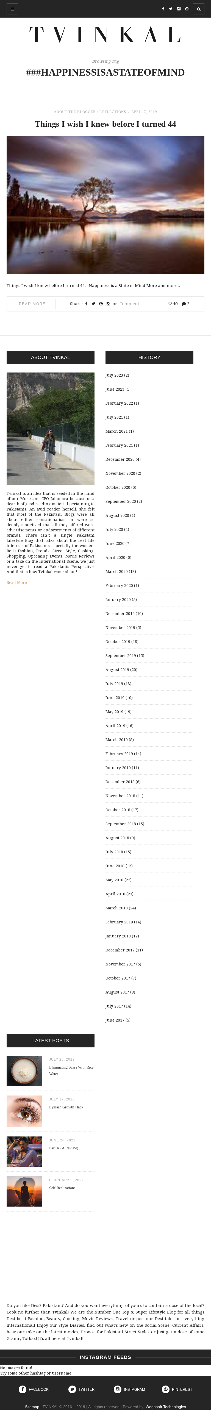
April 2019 (115, 725)
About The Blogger (75, 112)
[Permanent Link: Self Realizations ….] (24, 1205)
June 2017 (115, 1020)
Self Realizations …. (65, 1188)
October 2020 (118, 487)
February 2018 (119, 922)
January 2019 (118, 767)
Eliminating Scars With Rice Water (71, 1070)
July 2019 (114, 683)
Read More (32, 304)
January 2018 (118, 936)
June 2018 (115, 865)
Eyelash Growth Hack (66, 1107)
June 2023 (115, 389)
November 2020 (120, 473)
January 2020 (118, 599)
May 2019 (114, 711)
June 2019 (115, 697)
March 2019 (117, 739)
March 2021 (117, 431)
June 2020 (115, 543)
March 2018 (117, 907)
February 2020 (119, 585)
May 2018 (114, 879)
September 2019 (121, 655)
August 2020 (117, 515)
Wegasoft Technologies (166, 1407)
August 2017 (117, 992)
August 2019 (117, 669)
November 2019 (120, 627)
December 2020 (120, 459)
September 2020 (121, 501)
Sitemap (32, 1407)
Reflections (112, 112)
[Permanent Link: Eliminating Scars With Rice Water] (24, 1084)
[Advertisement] (105, 1256)
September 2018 (121, 823)
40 (174, 303)
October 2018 (118, 809)
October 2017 (118, 978)
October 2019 (118, 641)
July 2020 (114, 529)
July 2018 (114, 851)
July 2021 (114, 417)
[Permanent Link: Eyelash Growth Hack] (24, 1125)
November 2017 (120, 964)
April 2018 (115, 893)
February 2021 (119, 445)
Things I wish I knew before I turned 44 (105, 123)
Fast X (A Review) (63, 1148)
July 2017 (114, 1006)
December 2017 (120, 950)
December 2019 (120, 613)
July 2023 (114, 375)
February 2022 (119, 403)
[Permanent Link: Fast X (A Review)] (24, 1165)
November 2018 (120, 795)
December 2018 (120, 781)
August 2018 (117, 837)
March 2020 (117, 571)
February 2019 (119, 753)
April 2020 (115, 557)
